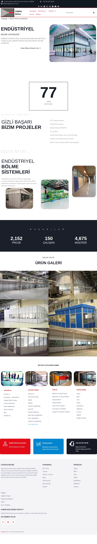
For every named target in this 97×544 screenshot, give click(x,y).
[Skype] (58, 6)
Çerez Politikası (5, 505)
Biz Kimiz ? (7, 394)
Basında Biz (7, 415)
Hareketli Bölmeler (33, 412)
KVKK (2, 502)
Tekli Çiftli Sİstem (33, 397)
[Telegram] (52, 6)
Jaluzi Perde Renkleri (58, 406)
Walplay (79, 415)
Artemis (79, 412)
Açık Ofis (30, 409)
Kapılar (30, 400)
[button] (42, 11)
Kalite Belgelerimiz (9, 406)
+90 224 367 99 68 (48, 1)
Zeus (78, 400)
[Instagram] (47, 6)
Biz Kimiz (46, 468)
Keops (78, 394)
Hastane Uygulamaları (34, 406)
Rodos (78, 403)
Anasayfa (4, 19)
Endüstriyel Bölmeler (7, 499)
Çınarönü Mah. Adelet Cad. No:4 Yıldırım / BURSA (19, 1)
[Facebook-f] (39, 6)
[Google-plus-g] (41, 6)
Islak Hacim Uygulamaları (35, 415)
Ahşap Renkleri (56, 400)
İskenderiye (80, 406)
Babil (78, 397)
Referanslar (46, 480)
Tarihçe (45, 471)
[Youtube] (55, 6)
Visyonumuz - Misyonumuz (11, 397)
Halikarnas (80, 409)
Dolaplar (30, 403)
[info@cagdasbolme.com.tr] (1, 3)
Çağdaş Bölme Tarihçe (10, 400)
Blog (5, 412)
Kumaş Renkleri (56, 403)
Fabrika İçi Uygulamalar (34, 421)
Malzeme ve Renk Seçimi (59, 393)
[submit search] (94, 12)
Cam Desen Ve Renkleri (59, 409)
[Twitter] (8, 522)
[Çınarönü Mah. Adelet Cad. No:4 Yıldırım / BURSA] (2, 1)
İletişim (45, 486)
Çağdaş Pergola (81, 418)
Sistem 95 (31, 394)
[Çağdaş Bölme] (8, 12)
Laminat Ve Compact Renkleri (61, 412)
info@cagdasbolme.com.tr (11, 3)
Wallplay (3, 493)
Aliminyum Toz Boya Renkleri (60, 397)
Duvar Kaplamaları (33, 418)
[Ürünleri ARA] (79, 12)
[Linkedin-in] (50, 6)
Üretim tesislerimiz (9, 403)
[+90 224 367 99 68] (41, 1)
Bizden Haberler (8, 409)
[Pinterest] (44, 6)
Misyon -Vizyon (48, 474)
